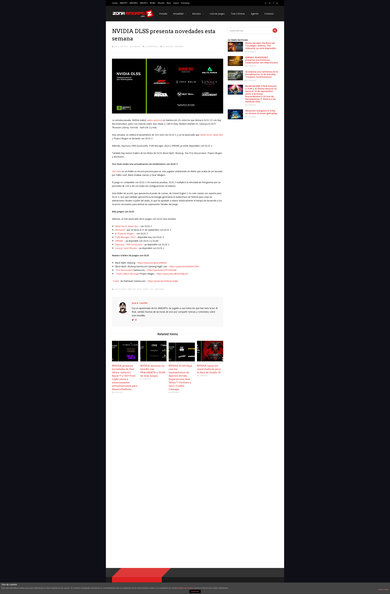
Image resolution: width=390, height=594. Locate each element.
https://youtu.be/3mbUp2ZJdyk (163, 281)
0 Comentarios (151, 46)
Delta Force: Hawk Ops (211, 134)
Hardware (178, 46)
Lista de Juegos (217, 13)
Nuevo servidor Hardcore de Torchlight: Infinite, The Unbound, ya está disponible (260, 46)
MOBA (152, 3)
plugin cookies (383, 589)
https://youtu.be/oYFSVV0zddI (161, 270)
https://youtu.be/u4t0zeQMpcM (172, 273)
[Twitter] (270, 3)
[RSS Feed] (266, 3)
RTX (151, 289)
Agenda (254, 13)
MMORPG (134, 3)
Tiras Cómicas (238, 13)
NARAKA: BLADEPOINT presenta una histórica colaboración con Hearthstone (261, 60)
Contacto (269, 13)
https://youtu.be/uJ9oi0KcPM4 (184, 266)
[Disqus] (167, 440)
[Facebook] (273, 3)
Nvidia (146, 289)
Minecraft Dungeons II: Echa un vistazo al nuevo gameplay (261, 112)
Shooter (161, 3)
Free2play (185, 3)
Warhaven (159, 289)
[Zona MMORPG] (132, 17)
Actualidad (178, 13)
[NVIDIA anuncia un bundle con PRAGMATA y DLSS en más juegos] (153, 360)
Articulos (196, 13)
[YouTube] (277, 3)
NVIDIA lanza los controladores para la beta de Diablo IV (209, 369)
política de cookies (185, 588)
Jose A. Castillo (121, 46)
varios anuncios (155, 120)
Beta (169, 3)
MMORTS (144, 3)
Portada (163, 13)
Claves (176, 3)
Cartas (115, 3)
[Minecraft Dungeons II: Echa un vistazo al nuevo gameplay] (235, 118)
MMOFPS (123, 3)
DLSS (139, 289)
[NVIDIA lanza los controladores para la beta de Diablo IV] (210, 360)
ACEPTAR (195, 591)
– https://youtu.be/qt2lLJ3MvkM (151, 262)
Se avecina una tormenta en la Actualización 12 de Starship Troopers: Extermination (261, 74)
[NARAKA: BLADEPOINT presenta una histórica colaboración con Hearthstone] (235, 65)
